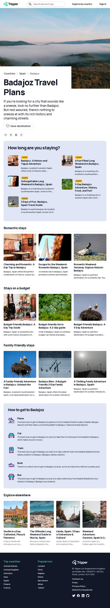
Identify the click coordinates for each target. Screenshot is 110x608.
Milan (40, 584)
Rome (40, 577)
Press (75, 582)
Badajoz (34, 73)
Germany (8, 573)
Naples (41, 573)
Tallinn (41, 588)
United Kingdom (11, 569)
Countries (9, 73)
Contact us (77, 579)
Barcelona (43, 580)
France (7, 588)
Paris (40, 569)
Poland (7, 584)
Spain (22, 73)
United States (10, 566)
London (41, 566)
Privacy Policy (78, 586)
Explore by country (82, 4)
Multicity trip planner (82, 590)
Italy (6, 577)
